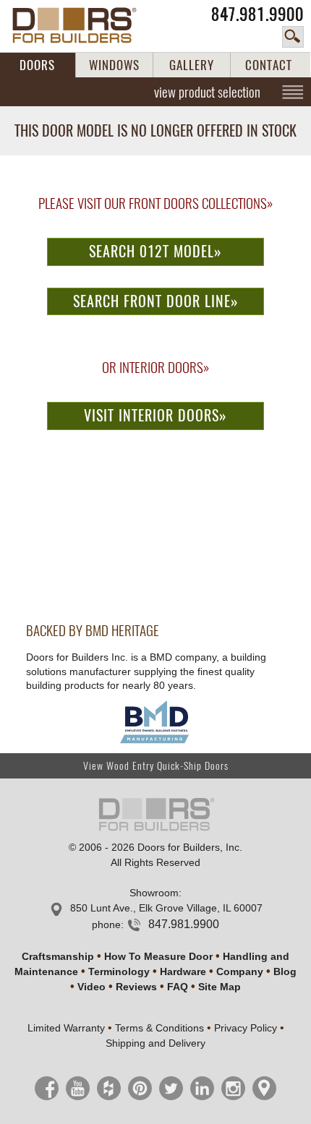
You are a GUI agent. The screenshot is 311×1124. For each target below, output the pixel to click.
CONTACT (268, 65)
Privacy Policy (245, 1028)
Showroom (154, 892)
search (293, 37)
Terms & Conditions (159, 1028)
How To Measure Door (158, 956)
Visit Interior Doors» (155, 415)
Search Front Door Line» (156, 301)
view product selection (207, 91)
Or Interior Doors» (155, 367)
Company (239, 971)
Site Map (219, 986)
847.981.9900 (257, 14)
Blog (285, 971)
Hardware (183, 971)
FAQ (177, 986)
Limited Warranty (66, 1028)
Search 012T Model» (155, 251)
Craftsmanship (58, 956)
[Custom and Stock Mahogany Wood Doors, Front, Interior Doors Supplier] (82, 25)
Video (91, 986)
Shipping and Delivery (155, 1043)
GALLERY (191, 65)
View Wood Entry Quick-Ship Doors (156, 766)
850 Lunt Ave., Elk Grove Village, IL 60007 (166, 908)
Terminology (119, 971)
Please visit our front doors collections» (155, 203)
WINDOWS (114, 65)
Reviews (136, 986)
